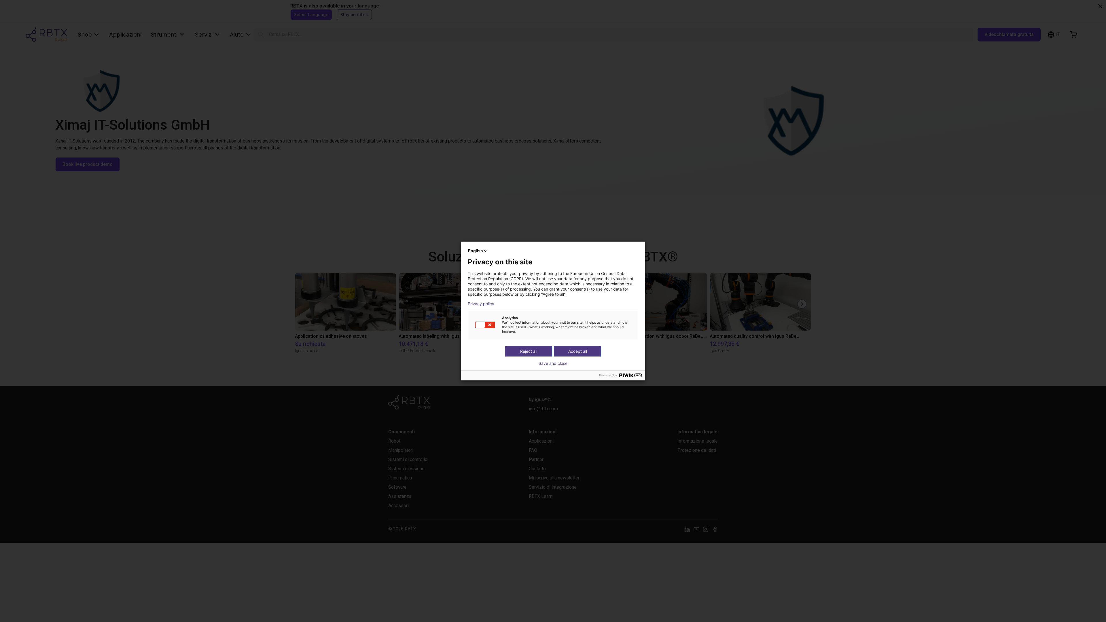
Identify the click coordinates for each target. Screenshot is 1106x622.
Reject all (528, 351)
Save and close (553, 363)
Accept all (577, 351)
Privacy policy (481, 303)
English (475, 250)
